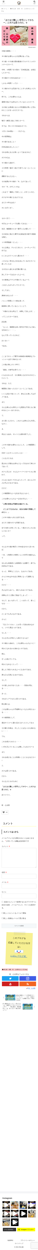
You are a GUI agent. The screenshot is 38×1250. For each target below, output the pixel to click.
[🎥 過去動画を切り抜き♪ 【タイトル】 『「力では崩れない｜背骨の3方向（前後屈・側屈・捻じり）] (6, 1205)
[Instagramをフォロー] (27, 978)
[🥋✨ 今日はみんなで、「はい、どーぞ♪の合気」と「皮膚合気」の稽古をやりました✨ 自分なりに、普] (23, 1205)
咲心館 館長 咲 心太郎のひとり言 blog (15, 969)
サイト (4, 892)
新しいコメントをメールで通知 (14, 913)
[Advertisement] (19, 1100)
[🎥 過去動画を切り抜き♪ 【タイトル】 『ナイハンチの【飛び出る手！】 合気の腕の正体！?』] (23, 1213)
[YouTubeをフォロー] (10, 984)
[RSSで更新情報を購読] (27, 984)
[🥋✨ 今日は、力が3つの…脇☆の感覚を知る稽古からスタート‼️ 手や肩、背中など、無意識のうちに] (6, 1222)
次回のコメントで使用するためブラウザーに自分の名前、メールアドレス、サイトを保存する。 (19, 905)
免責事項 (10, 1240)
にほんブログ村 (18, 956)
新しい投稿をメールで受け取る (14, 918)
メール (5, 882)
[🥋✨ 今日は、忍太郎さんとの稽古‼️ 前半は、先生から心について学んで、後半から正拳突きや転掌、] (14, 1205)
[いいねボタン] (3, 812)
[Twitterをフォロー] (10, 978)
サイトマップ (19, 1243)
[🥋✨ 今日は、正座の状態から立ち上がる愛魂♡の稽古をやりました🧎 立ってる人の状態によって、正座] (32, 1213)
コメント (6, 846)
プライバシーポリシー (28, 1240)
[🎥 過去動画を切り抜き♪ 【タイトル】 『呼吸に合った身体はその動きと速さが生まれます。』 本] (14, 1213)
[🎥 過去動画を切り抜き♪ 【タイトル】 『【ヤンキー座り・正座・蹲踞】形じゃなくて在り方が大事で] (32, 1205)
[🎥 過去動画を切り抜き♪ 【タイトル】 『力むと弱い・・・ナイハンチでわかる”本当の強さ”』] (6, 1213)
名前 (4, 872)
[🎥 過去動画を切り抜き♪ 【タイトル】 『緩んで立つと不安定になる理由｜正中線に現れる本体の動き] (14, 1222)
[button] (34, 656)
